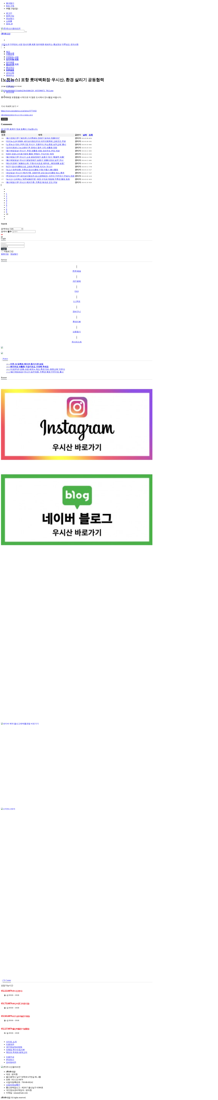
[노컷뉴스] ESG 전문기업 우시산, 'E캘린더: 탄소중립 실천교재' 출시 (36, 144)
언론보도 (66, 44)
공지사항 (10, 92)
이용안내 (10, 1057)
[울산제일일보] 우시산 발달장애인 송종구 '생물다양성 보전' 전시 (34, 160)
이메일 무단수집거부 (15, 1050)
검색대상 (5, 229)
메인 (8, 52)
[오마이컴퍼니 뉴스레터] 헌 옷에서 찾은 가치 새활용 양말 (31, 148)
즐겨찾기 (10, 3)
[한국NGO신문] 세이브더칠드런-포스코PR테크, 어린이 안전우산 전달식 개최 (40, 176)
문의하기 (10, 1060)
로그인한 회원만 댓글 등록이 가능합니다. (19, 129)
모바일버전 (11, 1062)
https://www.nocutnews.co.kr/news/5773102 (19, 111)
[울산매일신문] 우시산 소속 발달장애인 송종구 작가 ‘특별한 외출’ (35, 157)
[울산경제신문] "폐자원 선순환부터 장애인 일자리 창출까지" (33, 138)
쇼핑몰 (9, 21)
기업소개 (5, 44)
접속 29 (9, 24)
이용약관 (10, 1044)
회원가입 (10, 16)
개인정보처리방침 (14, 1047)
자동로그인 (8, 251)
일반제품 (40, 44)
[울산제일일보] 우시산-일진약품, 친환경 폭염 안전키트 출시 (35, 372)
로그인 (9, 13)
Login (4, 249)
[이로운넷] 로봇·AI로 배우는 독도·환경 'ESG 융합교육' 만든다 (35, 369)
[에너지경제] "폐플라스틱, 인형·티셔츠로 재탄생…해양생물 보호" (35, 163)
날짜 (85, 135)
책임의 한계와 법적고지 (16, 1052)
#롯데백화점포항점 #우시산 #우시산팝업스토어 (17, 115)
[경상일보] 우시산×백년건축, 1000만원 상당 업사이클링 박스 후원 (35, 173)
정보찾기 (10, 18)
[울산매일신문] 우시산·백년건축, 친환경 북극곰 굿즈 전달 (31, 182)
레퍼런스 (10, 75)
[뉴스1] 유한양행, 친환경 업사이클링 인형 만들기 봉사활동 (32, 170)
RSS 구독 (10, 6)
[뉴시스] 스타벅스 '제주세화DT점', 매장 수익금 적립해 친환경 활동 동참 (38, 179)
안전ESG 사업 (16, 44)
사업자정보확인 (13, 1085)
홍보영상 (57, 44)
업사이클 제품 (29, 44)
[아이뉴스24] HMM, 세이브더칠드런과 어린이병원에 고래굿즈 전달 (36, 141)
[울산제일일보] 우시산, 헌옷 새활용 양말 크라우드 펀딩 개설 (33, 151)
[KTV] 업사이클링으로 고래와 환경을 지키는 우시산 (29, 166)
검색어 (6, 231)
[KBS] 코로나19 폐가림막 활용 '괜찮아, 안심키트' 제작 (30, 154)
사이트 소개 (11, 1042)
